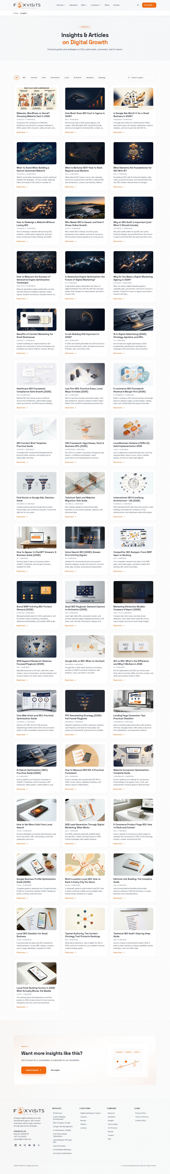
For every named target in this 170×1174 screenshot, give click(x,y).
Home (16, 13)
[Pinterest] (34, 1145)
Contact (116, 5)
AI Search (77, 78)
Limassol (83, 1117)
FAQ (109, 1139)
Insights (111, 1120)
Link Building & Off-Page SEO (62, 1141)
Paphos (83, 1124)
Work (83, 5)
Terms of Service (141, 1117)
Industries (73, 5)
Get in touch (32, 1070)
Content (34, 78)
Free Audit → (149, 5)
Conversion (55, 78)
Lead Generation (59, 1146)
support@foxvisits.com (22, 1139)
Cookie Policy (140, 1120)
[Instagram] (25, 1145)
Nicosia (83, 1120)
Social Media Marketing (62, 1150)
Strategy (102, 78)
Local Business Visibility (62, 1130)
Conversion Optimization (62, 1153)
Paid (44, 78)
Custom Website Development (59, 1118)
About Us (111, 1113)
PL (138, 5)
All (17, 78)
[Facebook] (20, 1145)
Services (60, 5)
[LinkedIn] (15, 1145)
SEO (24, 78)
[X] (39, 1145)
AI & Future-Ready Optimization (60, 1135)
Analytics (90, 78)
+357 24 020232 (20, 1137)
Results (110, 1132)
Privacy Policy (140, 1113)
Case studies (113, 1124)
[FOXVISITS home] (27, 5)
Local (67, 78)
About (107, 5)
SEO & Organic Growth (61, 1123)
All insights (55, 1070)
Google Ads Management (63, 1126)
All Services (57, 1113)
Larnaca (83, 1128)
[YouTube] (29, 1145)
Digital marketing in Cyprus (90, 1113)
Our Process (112, 1128)
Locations (95, 5)
